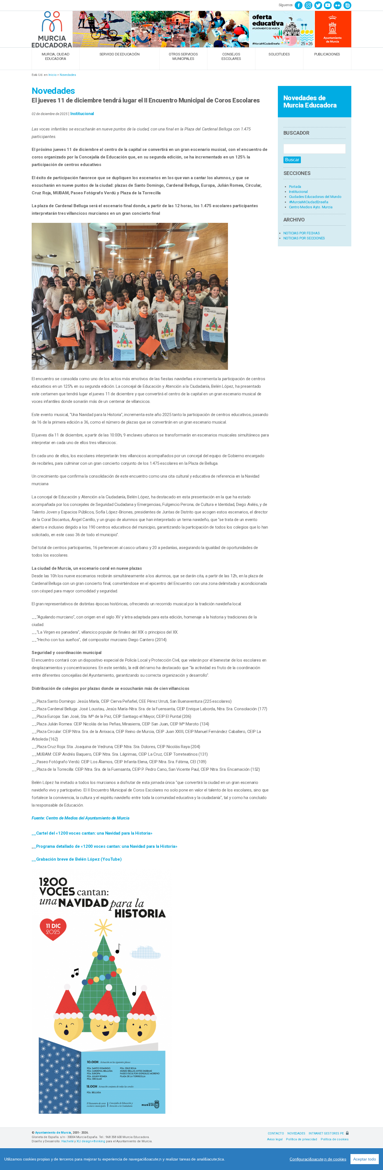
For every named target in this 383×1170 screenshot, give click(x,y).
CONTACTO (276, 1133)
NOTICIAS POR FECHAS (301, 233)
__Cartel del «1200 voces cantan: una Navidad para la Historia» (92, 833)
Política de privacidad (301, 1139)
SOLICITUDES (279, 54)
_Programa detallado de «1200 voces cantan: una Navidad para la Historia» (105, 846)
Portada (295, 187)
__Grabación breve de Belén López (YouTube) (77, 859)
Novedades (68, 75)
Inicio (53, 75)
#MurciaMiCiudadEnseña (308, 202)
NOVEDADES (296, 1133)
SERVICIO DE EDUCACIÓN (120, 54)
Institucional (82, 113)
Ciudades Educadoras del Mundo (315, 197)
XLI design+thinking (91, 1141)
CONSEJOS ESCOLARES (231, 56)
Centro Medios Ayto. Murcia (311, 207)
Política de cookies (335, 1139)
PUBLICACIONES (327, 54)
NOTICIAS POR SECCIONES (304, 238)
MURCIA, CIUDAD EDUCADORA (55, 56)
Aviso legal (275, 1139)
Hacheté (67, 1141)
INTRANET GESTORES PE (327, 1133)
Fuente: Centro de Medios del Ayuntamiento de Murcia (81, 818)
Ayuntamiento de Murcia (53, 1132)
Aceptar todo (364, 1159)
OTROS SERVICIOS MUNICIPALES (183, 56)
